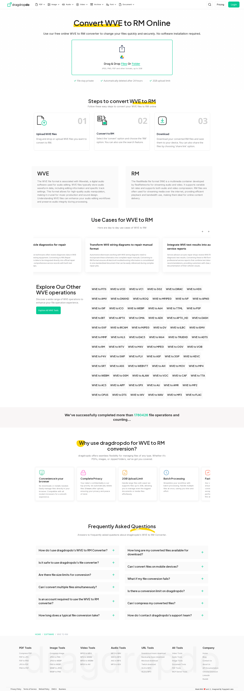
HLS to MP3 (146, 672)
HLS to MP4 (146, 668)
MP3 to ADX (116, 664)
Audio (68, 4)
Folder (136, 63)
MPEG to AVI (85, 664)
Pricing (220, 4)
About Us (206, 664)
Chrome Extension (210, 672)
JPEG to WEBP (56, 661)
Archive (97, 4)
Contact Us (207, 661)
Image (54, 4)
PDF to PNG (24, 661)
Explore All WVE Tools (48, 310)
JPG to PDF (24, 664)
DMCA (54, 689)
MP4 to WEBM (86, 657)
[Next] (208, 231)
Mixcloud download (149, 661)
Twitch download (148, 664)
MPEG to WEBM (86, 661)
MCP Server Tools (179, 672)
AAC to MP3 (116, 661)
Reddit (205, 679)
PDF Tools (176, 668)
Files (124, 63)
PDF (41, 4)
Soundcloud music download (153, 653)
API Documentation (210, 668)
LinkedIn (206, 675)
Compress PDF (25, 653)
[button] (77, 550)
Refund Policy (44, 689)
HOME (38, 634)
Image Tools (177, 661)
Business (62, 689)
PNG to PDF (24, 668)
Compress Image (57, 653)
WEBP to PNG (55, 672)
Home (205, 653)
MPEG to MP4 (86, 653)
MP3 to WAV (116, 653)
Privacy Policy (16, 689)
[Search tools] (210, 4)
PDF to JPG (24, 657)
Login (234, 4)
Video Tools (177, 653)
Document (127, 4)
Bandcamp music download (153, 657)
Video (82, 4)
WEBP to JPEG (56, 668)
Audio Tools (177, 657)
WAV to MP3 (116, 657)
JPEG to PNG (55, 657)
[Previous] (203, 231)
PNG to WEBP (55, 664)
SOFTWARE (49, 634)
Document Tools (179, 664)
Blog (204, 657)
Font (112, 4)
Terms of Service (30, 689)
